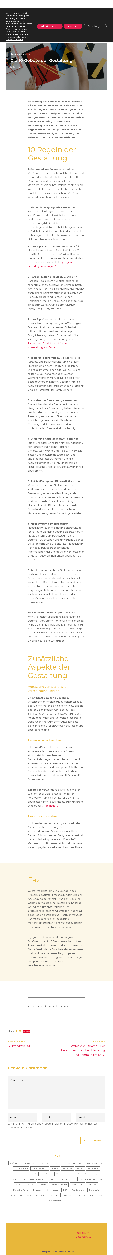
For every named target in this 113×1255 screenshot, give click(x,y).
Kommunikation (87, 1179)
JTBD (51, 1179)
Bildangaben (29, 1163)
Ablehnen (73, 26)
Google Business (63, 1174)
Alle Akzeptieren (49, 26)
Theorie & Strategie (20, 54)
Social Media (41, 1195)
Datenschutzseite (14, 39)
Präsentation (16, 1195)
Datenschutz (83, 1236)
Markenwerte (77, 1184)
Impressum (82, 1232)
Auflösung (14, 1163)
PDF (65, 1190)
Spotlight (55, 1195)
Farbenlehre (93, 1168)
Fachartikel (67, 1168)
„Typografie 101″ (51, 805)
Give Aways (46, 1174)
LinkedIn (42, 1184)
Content (56, 1163)
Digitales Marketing (94, 1163)
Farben (80, 1168)
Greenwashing (91, 1174)
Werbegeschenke (56, 1200)
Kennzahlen (64, 1179)
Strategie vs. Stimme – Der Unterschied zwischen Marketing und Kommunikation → (83, 1050)
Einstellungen (18, 24)
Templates (80, 1195)
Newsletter (37, 1190)
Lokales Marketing (59, 1184)
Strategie (67, 1195)
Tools (100, 1195)
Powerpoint (94, 1190)
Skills (29, 1195)
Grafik (77, 1174)
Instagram (14, 1179)
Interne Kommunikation (34, 1179)
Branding (44, 1163)
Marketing (92, 1184)
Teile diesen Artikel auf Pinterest (49, 1006)
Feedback (19, 1174)
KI (75, 1179)
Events (55, 1168)
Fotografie (32, 1174)
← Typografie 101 (19, 1046)
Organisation (52, 1190)
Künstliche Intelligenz (25, 1184)
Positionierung (78, 1190)
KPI (101, 1179)
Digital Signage (21, 1168)
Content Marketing (73, 1163)
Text (91, 1195)
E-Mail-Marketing (39, 1168)
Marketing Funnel (20, 1190)
